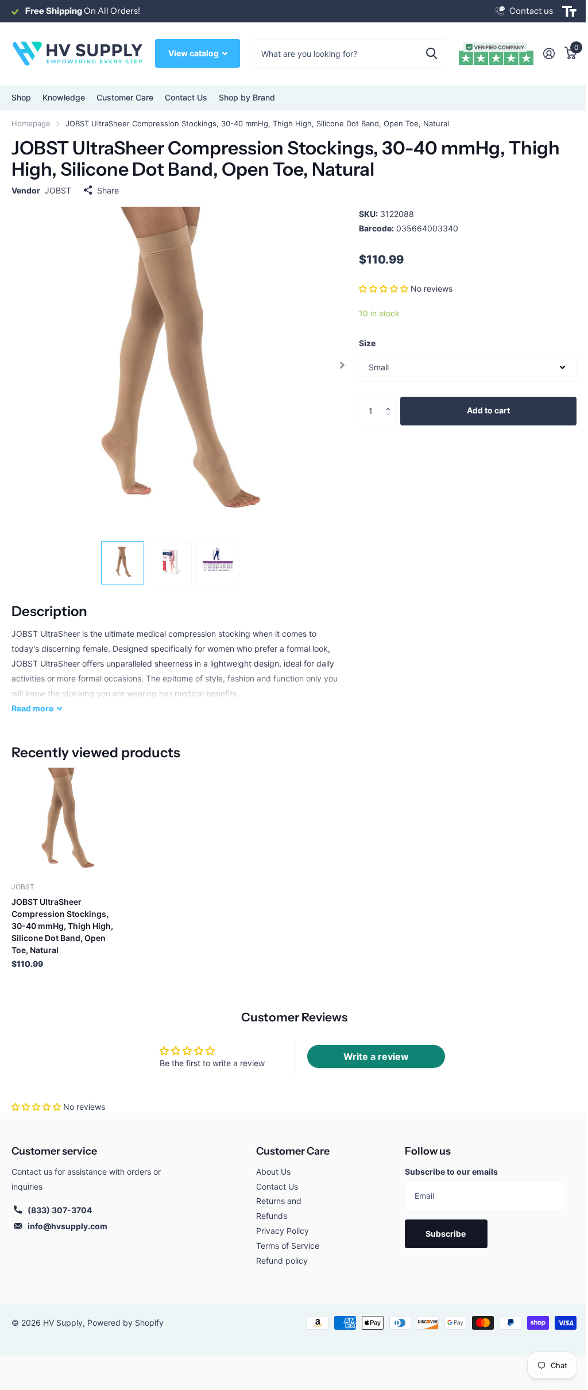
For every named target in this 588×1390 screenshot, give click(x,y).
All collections (21, 98)
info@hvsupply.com (67, 1226)
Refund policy (282, 1260)
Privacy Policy (282, 1231)
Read (32, 708)
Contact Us (186, 97)
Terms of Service (287, 1245)
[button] (383, 288)
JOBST (58, 190)
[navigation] (122, 562)
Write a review (376, 1056)
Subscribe (446, 1233)
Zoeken (431, 53)
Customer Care (293, 1151)
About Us (273, 1171)
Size (367, 343)
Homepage (31, 123)
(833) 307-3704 (60, 1210)
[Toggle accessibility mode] (569, 11)
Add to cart (488, 410)
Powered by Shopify (125, 1322)
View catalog (194, 53)
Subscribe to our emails (451, 1171)
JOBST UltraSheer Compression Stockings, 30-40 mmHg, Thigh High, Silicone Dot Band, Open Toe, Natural (62, 926)
